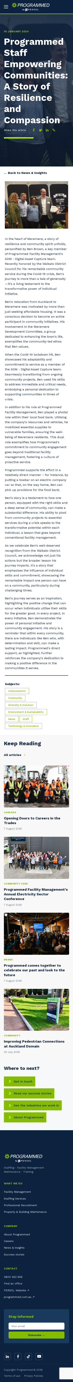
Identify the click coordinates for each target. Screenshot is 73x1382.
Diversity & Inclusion (20, 705)
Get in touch (23, 1081)
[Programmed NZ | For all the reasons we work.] (29, 6)
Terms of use (12, 1375)
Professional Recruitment (20, 1205)
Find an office (13, 1283)
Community (15, 698)
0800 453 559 (13, 1276)
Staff (26, 719)
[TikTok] (28, 1356)
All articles (13, 755)
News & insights (14, 1247)
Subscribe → (36, 1335)
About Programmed (28, 1117)
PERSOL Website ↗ (16, 1290)
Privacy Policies (33, 1375)
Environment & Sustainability (26, 712)
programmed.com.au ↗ (19, 1296)
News (11, 719)
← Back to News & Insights (25, 173)
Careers (9, 1241)
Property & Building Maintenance (25, 1211)
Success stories (14, 1254)
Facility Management (17, 1191)
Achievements (17, 691)
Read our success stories (32, 1093)
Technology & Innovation (23, 726)
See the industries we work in (36, 1105)
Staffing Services (15, 1198)
